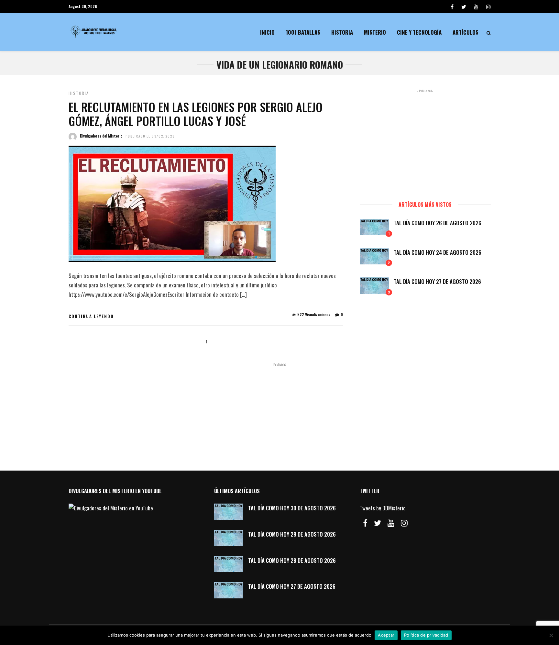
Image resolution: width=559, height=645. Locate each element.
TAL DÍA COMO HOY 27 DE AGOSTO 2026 (437, 281)
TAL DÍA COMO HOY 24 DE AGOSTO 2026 (437, 252)
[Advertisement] (425, 142)
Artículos (465, 32)
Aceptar (386, 635)
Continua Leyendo (91, 316)
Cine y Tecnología (419, 32)
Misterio (375, 32)
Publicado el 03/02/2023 (150, 136)
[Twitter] (377, 523)
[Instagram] (488, 6)
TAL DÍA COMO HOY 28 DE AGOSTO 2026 (292, 560)
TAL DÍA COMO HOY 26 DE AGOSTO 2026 (437, 223)
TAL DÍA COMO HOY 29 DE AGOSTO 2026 (292, 534)
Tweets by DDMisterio (383, 508)
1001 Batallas (303, 32)
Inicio (267, 32)
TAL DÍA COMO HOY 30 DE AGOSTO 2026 (292, 508)
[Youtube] (476, 6)
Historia (342, 32)
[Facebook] (365, 523)
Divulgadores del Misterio (101, 136)
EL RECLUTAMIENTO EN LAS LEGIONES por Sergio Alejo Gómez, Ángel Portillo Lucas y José (196, 113)
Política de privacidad (426, 635)
